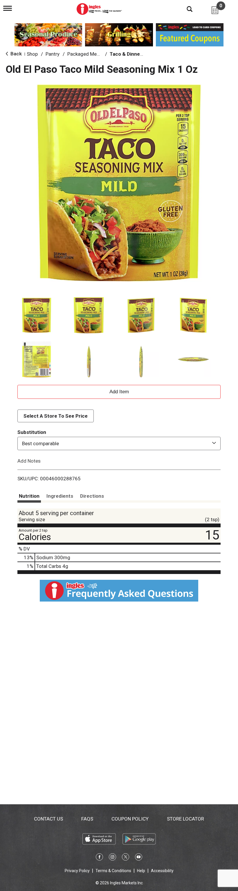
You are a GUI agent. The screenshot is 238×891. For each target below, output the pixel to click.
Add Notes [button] (29, 461)
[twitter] (125, 858)
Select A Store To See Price (56, 416)
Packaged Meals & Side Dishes (100, 54)
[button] (36, 315)
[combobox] (119, 443)
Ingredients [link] (59, 496)
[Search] (185, 8)
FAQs (87, 819)
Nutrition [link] (29, 496)
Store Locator (185, 819)
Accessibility (162, 870)
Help (141, 870)
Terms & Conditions (113, 870)
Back (15, 54)
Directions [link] (92, 496)
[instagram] (112, 858)
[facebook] (99, 858)
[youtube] (138, 858)
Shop (32, 54)
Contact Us (48, 819)
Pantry (52, 54)
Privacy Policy (77, 870)
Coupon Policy (130, 819)
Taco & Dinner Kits (131, 54)
